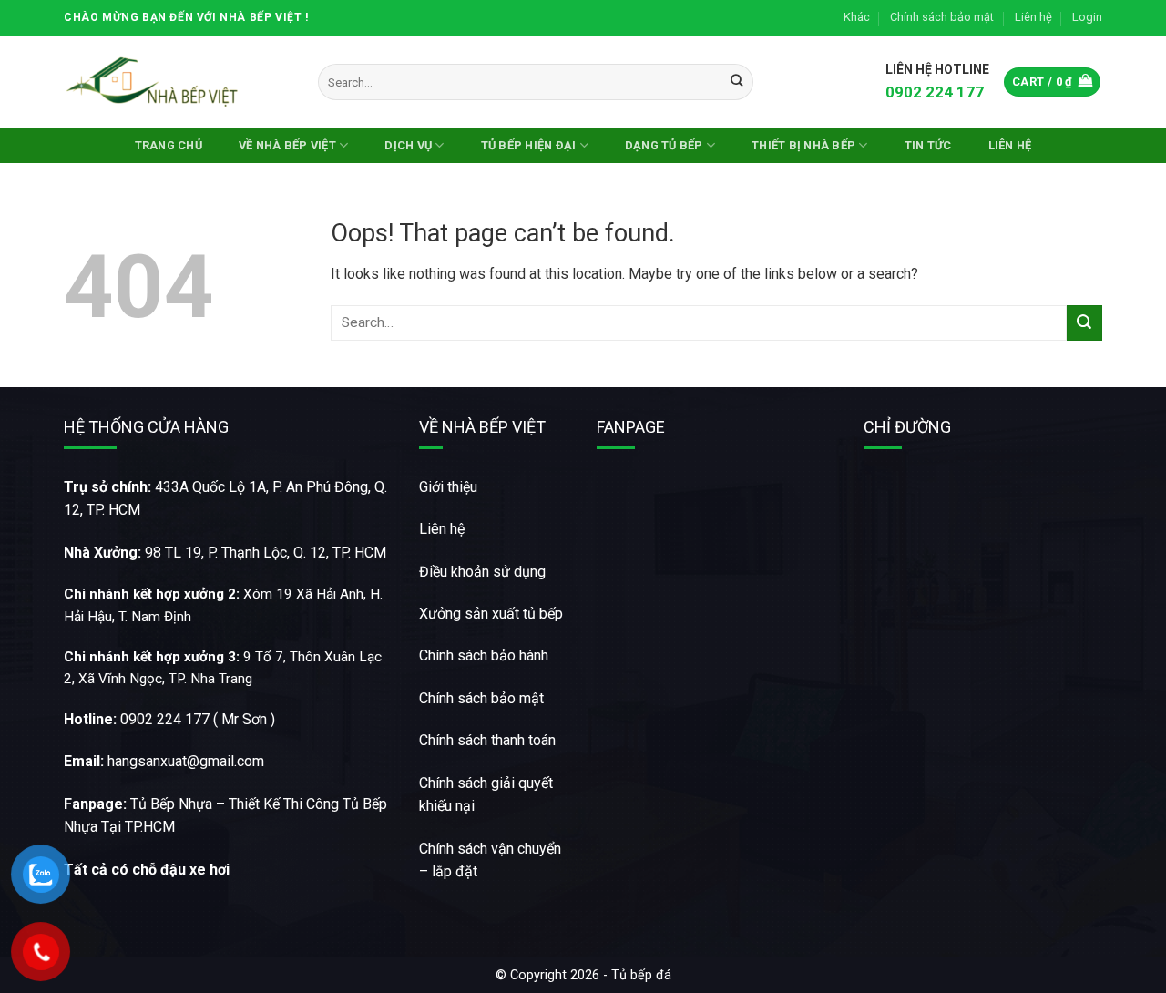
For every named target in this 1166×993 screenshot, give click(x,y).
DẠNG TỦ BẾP (664, 145)
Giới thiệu (448, 487)
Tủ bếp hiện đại (529, 145)
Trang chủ (168, 145)
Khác (857, 17)
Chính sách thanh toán (487, 740)
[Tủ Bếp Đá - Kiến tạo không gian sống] (155, 81)
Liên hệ (1033, 17)
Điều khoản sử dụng (482, 571)
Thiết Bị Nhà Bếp (803, 145)
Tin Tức (928, 145)
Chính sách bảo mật (942, 17)
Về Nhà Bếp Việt (287, 145)
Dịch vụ (408, 145)
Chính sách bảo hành (483, 655)
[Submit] (736, 82)
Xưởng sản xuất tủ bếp (491, 613)
